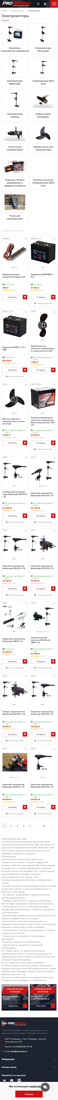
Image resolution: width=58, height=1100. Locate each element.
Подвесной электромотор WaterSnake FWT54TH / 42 (42, 712)
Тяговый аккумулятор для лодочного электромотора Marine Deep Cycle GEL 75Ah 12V (43, 421)
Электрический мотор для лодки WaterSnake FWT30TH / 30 (14, 494)
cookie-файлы (38, 1086)
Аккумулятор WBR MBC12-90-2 (42, 275)
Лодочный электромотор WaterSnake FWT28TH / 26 (42, 494)
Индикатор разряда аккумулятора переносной (13, 275)
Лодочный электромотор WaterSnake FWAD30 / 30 (13, 785)
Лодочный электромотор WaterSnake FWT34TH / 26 (42, 567)
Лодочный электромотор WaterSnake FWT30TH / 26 (13, 567)
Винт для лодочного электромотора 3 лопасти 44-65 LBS (13, 421)
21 (44, 825)
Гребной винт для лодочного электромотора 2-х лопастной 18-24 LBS (42, 348)
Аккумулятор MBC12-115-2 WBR (14, 348)
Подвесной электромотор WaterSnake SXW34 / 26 (13, 639)
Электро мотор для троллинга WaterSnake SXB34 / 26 (40, 640)
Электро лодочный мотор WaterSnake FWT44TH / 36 (13, 712)
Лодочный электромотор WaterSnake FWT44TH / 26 (42, 785)
